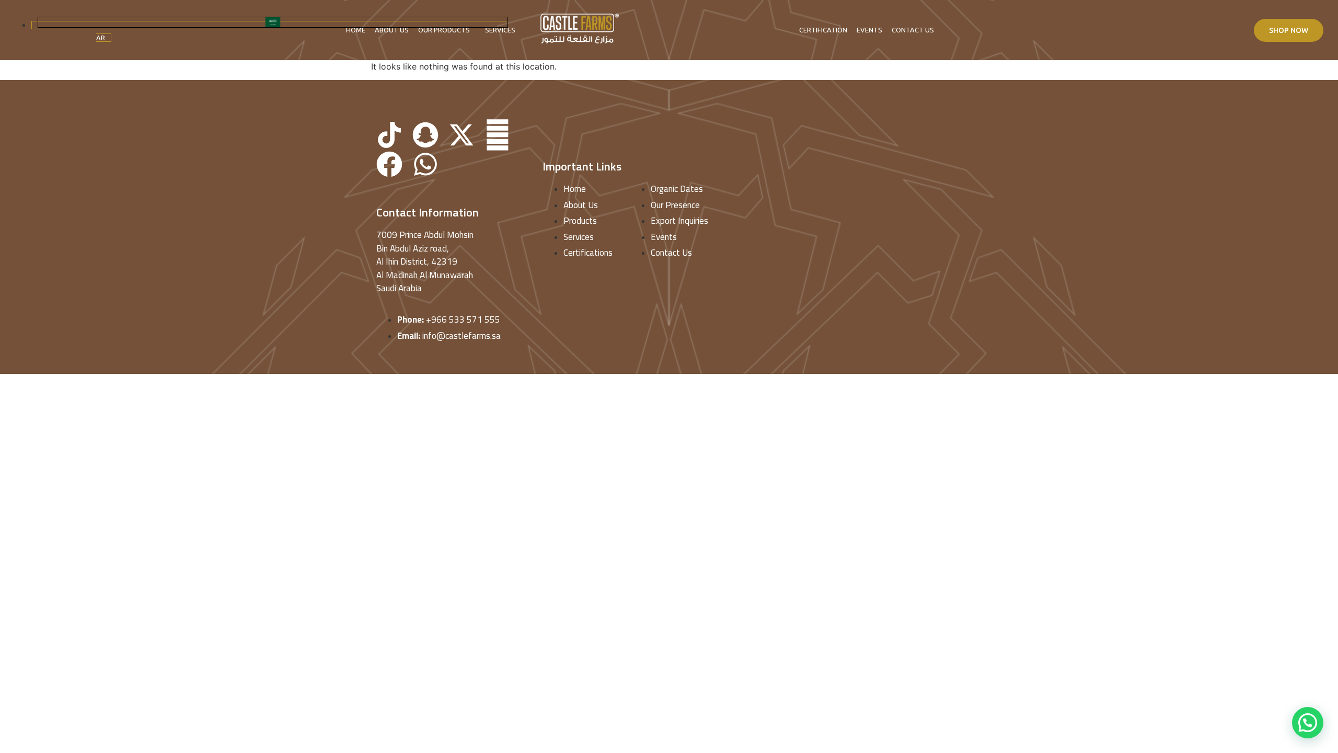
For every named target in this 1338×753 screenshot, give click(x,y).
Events (869, 29)
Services (500, 29)
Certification (823, 29)
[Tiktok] (389, 135)
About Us (392, 29)
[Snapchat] (425, 135)
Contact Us (913, 29)
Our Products (444, 29)
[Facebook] (389, 164)
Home (355, 29)
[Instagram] (498, 135)
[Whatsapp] (425, 164)
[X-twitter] (461, 135)
